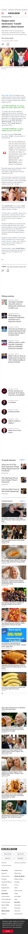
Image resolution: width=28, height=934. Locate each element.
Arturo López (9, 38)
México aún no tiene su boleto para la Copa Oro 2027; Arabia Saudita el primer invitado (16, 359)
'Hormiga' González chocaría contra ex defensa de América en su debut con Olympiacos (16, 305)
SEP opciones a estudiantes (21, 9)
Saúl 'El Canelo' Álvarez (16, 266)
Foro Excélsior (6, 896)
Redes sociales (18, 879)
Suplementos (18, 870)
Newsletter (20, 854)
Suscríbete (20, 858)
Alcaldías (17, 882)
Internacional (5, 876)
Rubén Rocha (11, 9)
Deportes (4, 885)
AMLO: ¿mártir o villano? (14, 422)
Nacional (4, 873)
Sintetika (4, 890)
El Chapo (4, 908)
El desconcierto (14, 412)
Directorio (4, 862)
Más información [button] (17, 927)
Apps (15, 899)
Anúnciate (7, 858)
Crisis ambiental (6, 899)
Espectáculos (5, 887)
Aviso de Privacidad (6, 865)
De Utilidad (17, 896)
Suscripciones (18, 913)
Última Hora (17, 873)
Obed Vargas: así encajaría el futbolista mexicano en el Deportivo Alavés (16, 318)
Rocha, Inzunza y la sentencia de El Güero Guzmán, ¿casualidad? (16, 393)
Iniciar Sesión (7, 854)
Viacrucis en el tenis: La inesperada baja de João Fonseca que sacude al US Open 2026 (17, 332)
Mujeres (4, 913)
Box (8, 266)
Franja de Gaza (6, 902)
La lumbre (12, 402)
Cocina (16, 885)
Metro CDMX (5, 905)
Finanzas (4, 879)
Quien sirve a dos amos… (14, 431)
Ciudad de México (7, 882)
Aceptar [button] (8, 931)
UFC (25, 266)
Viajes (16, 893)
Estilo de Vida (18, 890)
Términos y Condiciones (20, 862)
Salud (16, 887)
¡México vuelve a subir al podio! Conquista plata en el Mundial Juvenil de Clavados (16, 345)
